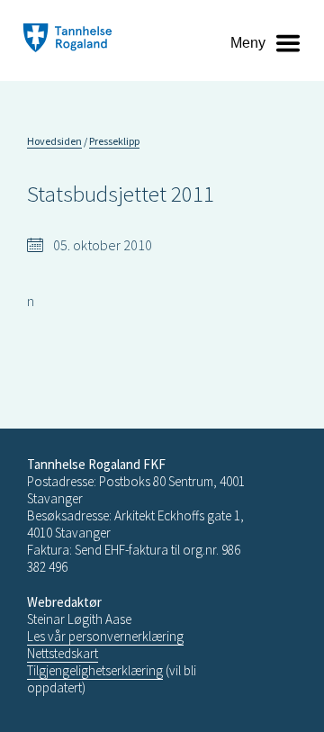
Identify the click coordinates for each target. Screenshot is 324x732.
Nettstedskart (62, 653)
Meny (248, 42)
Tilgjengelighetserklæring (95, 670)
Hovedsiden (54, 141)
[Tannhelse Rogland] (67, 40)
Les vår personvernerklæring (105, 636)
